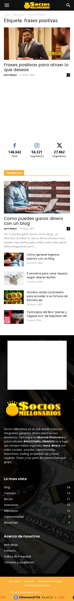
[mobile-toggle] (6, 5)
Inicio (7, 14)
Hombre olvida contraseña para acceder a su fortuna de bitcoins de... (47, 296)
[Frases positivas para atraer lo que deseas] (37, 43)
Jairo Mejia (10, 74)
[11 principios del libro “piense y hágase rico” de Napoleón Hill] (14, 317)
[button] (68, 5)
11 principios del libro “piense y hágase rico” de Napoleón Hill (47, 314)
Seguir (37, 143)
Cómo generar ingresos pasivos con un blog (43, 257)
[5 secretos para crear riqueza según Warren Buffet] (14, 278)
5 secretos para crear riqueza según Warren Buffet (47, 275)
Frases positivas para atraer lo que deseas (36, 67)
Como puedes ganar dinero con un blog (33, 221)
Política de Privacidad (17, 556)
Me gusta (15, 143)
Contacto (10, 550)
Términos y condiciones (19, 562)
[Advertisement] (37, 107)
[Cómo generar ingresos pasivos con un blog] (14, 259)
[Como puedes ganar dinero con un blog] (37, 197)
